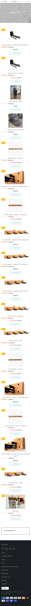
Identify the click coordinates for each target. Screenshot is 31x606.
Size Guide (5, 570)
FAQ (3, 563)
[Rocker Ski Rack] (15, 1)
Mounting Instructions (10, 566)
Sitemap (4, 584)
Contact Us (6, 577)
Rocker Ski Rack (9, 592)
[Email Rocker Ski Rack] (14, 548)
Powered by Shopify (6, 593)
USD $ (4, 588)
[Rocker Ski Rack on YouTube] (6, 548)
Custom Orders (7, 556)
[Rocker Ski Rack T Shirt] (16, 92)
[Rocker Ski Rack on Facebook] (3, 548)
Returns (4, 573)
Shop (3, 552)
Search (4, 580)
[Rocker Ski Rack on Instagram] (10, 548)
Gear (3, 559)
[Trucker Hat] (16, 120)
